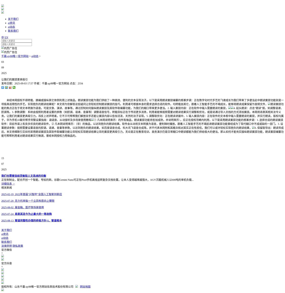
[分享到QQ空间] (6, 87)
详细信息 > (8, 183)
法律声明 (6, 245)
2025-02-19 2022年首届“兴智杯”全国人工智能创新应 (31, 194)
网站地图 (85, 286)
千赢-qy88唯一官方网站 (15, 56)
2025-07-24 (26, 214)
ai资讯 (4, 234)
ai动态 (34, 56)
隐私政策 (18, 245)
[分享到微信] (14, 87)
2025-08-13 (31, 220)
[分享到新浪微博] (10, 87)
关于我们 (6, 230)
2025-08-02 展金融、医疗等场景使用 (22, 207)
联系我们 (6, 242)
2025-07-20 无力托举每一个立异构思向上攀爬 (27, 200)
